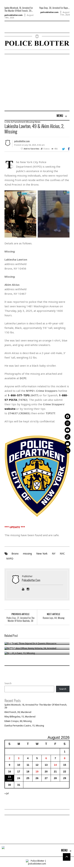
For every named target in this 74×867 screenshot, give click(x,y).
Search (7, 683)
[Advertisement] (34, 83)
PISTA (13, 399)
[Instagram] (67, 423)
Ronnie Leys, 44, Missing (53, 618)
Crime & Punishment (14, 121)
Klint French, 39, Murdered (17, 712)
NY (53, 553)
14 (55, 764)
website (9, 408)
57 (6, 399)
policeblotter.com (13, 15)
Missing (30, 121)
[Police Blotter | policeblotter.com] (3, 850)
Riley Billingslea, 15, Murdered (19, 716)
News (37, 121)
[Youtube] (67, 430)
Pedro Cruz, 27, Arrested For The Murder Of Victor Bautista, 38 (20, 619)
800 (13, 395)
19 (37, 771)
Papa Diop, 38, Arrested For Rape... (54, 8)
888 (64, 395)
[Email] (67, 444)
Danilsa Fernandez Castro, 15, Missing (24, 725)
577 (19, 395)
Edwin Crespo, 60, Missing (18, 721)
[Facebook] (67, 416)
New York (41, 553)
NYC (62, 553)
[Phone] (67, 450)
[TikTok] (67, 437)
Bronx (14, 553)
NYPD (9, 558)
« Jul (6, 793)
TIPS (26, 395)
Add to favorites (31, 148)
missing (27, 553)
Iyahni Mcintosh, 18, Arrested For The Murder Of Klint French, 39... (18, 9)
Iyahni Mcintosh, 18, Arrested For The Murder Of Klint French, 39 (35, 706)
